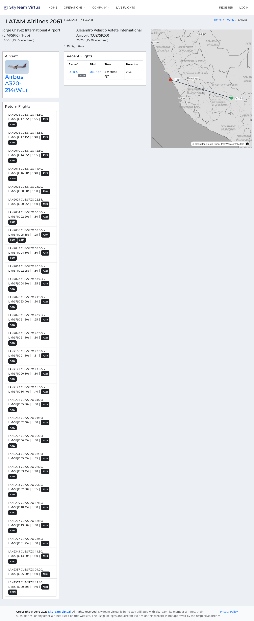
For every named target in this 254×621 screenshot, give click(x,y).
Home (52, 7)
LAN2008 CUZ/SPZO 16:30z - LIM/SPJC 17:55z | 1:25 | (28, 119)
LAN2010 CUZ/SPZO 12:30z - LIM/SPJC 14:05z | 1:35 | (28, 155)
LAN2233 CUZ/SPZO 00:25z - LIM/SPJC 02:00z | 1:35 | (28, 489)
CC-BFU (73, 72)
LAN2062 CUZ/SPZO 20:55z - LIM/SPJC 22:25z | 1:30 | (28, 268)
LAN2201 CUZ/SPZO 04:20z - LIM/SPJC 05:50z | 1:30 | (28, 404)
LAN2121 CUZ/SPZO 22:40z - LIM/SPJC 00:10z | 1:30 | (28, 373)
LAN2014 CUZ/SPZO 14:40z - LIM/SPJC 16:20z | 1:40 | (28, 173)
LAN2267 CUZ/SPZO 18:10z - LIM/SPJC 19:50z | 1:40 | (28, 525)
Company (100, 7)
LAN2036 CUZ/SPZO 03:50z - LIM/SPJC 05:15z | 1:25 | (28, 235)
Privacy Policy (229, 611)
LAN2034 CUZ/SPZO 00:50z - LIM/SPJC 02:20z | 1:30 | (28, 216)
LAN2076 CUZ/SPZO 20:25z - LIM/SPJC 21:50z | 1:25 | (28, 319)
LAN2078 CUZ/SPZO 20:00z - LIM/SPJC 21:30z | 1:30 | (28, 337)
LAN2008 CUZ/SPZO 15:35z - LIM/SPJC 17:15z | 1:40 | (28, 137)
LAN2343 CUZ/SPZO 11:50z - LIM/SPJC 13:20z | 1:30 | (28, 556)
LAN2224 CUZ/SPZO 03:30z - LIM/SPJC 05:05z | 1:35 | (28, 456)
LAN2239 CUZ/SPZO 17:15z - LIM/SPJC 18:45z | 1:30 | (28, 507)
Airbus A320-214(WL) (16, 83)
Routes (230, 19)
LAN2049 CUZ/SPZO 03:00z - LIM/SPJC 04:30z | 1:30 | (28, 253)
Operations (73, 7)
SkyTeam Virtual (59, 611)
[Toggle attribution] (247, 144)
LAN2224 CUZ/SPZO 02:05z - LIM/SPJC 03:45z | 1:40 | (28, 471)
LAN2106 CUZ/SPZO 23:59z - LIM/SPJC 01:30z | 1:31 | (28, 355)
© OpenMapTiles (201, 144)
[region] (201, 88)
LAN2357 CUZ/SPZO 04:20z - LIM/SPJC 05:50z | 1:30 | (28, 572)
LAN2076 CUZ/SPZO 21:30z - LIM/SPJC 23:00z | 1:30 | (28, 301)
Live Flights (125, 7)
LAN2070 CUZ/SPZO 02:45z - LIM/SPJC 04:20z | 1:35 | (28, 283)
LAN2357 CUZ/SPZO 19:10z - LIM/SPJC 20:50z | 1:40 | (28, 587)
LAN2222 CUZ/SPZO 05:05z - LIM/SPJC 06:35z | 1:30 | (28, 440)
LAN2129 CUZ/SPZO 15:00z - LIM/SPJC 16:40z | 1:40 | (28, 389)
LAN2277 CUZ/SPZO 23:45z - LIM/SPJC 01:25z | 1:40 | (28, 541)
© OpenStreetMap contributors (227, 144)
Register (226, 7)
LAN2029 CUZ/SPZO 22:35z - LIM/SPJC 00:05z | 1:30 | (28, 202)
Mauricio (95, 72)
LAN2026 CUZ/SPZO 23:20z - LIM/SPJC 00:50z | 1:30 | (28, 189)
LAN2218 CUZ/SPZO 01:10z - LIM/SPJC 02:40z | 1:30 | (28, 422)
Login (243, 7)
